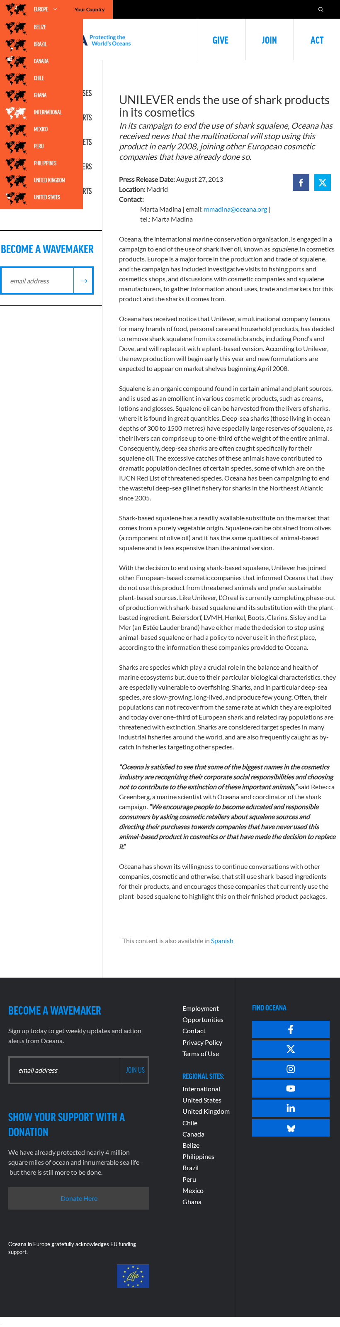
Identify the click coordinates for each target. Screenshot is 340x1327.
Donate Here (79, 1198)
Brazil (40, 44)
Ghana (40, 95)
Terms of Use (200, 1053)
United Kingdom (49, 180)
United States (47, 197)
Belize (40, 27)
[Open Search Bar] (321, 9)
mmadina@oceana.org (235, 209)
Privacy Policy (202, 1042)
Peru (39, 146)
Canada (41, 61)
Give (220, 39)
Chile (39, 78)
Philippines (45, 163)
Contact (194, 1030)
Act (317, 39)
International (48, 112)
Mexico (41, 129)
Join (269, 39)
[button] (301, 182)
